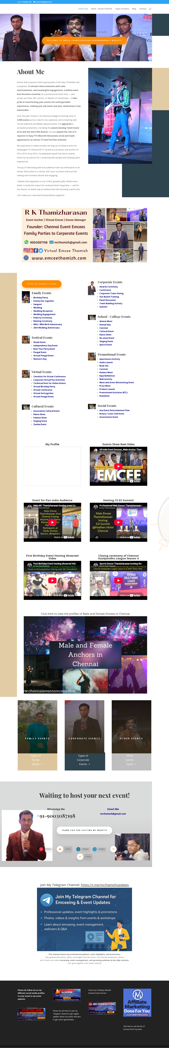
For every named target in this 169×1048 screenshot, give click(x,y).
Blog (134, 9)
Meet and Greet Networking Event (116, 382)
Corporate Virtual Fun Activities (49, 379)
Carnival (103, 328)
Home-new (83, 9)
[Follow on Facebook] (80, 856)
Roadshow (104, 395)
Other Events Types (129, 760)
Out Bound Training (109, 296)
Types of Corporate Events (83, 760)
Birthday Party (40, 297)
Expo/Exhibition (107, 375)
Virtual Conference (42, 390)
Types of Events (122, 9)
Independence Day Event (45, 345)
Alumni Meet (105, 321)
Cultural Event (106, 331)
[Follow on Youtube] (60, 849)
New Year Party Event (44, 349)
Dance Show (39, 414)
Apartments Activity (109, 359)
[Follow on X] (113, 849)
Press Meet (105, 385)
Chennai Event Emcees (97, 993)
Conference (105, 290)
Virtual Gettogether (43, 393)
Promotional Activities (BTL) (113, 392)
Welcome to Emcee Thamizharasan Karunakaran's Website (84, 40)
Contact (142, 9)
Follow (48, 849)
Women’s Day (40, 359)
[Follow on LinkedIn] (78, 849)
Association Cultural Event (46, 411)
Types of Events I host (42, 284)
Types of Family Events (36, 760)
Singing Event (40, 421)
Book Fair (104, 365)
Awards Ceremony (108, 286)
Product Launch (107, 389)
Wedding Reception (43, 311)
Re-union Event (106, 338)
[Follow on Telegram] (95, 849)
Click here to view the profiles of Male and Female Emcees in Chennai (85, 613)
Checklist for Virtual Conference (49, 376)
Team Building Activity (110, 303)
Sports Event (105, 344)
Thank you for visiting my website (84, 830)
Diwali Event (39, 342)
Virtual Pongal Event (43, 355)
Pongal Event (39, 352)
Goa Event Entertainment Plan (114, 410)
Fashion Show (40, 417)
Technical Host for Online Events (49, 383)
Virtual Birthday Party (44, 386)
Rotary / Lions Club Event (111, 413)
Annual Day (105, 324)
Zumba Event (39, 424)
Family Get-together (43, 301)
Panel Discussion (107, 300)
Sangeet (37, 304)
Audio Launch (106, 362)
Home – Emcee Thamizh (101, 9)
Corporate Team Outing (111, 293)
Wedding (37, 307)
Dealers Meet (106, 372)
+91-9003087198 (56, 815)
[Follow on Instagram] (41, 849)
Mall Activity (105, 379)
